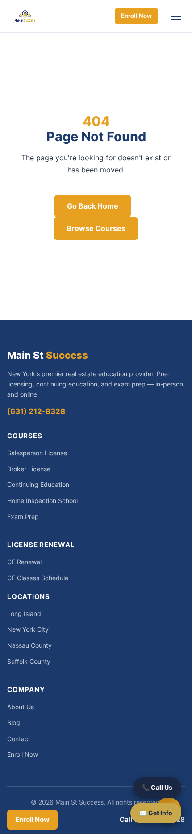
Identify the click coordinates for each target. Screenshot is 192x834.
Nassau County (29, 645)
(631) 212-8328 (36, 411)
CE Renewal (24, 562)
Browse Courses (96, 228)
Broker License (28, 469)
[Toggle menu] (176, 16)
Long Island (24, 613)
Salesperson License (37, 453)
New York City (28, 629)
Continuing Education (38, 484)
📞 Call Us (157, 787)
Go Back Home (92, 205)
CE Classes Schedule (37, 578)
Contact (18, 738)
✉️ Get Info (155, 813)
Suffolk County (28, 661)
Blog (13, 722)
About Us (20, 707)
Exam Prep (23, 516)
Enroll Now (136, 16)
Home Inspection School (42, 500)
